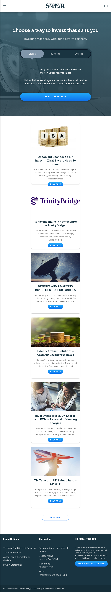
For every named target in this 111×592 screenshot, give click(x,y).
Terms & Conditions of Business (19, 548)
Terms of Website (12, 552)
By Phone (55, 53)
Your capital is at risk (91, 563)
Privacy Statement (12, 564)
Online (32, 53)
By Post (79, 53)
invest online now (55, 96)
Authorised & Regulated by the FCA (16, 558)
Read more (55, 184)
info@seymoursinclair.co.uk (53, 574)
